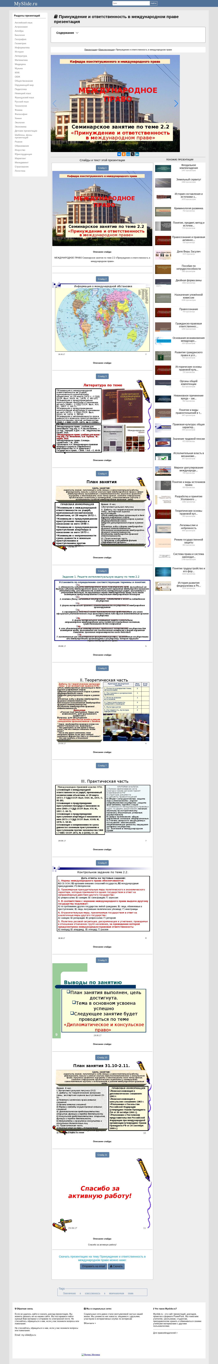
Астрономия (21, 26)
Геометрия (20, 43)
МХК (17, 72)
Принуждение (69, 1293)
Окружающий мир (24, 85)
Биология (20, 35)
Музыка (19, 68)
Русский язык (22, 101)
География (20, 39)
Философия (21, 114)
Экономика (20, 126)
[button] (176, 103)
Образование (22, 146)
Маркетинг (20, 158)
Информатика (22, 47)
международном (116, 1293)
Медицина (20, 64)
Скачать (117, 1266)
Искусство (20, 150)
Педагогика (21, 89)
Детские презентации (26, 130)
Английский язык (23, 22)
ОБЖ (17, 76)
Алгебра (19, 31)
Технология (21, 106)
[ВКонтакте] (119, 154)
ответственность (92, 1293)
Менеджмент (21, 162)
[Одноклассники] (124, 154)
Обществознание (24, 81)
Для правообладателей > (165, 1333)
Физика (18, 110)
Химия (18, 118)
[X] (133, 154)
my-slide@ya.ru (28, 1335)
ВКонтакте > (90, 1323)
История (19, 51)
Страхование (22, 166)
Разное (18, 141)
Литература (21, 56)
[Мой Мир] (128, 154)
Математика (21, 60)
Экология (20, 122)
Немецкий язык (23, 93)
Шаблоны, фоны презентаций (23, 136)
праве (130, 1293)
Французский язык (24, 97)
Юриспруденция (23, 154)
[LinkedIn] (137, 154)
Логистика (20, 170)
